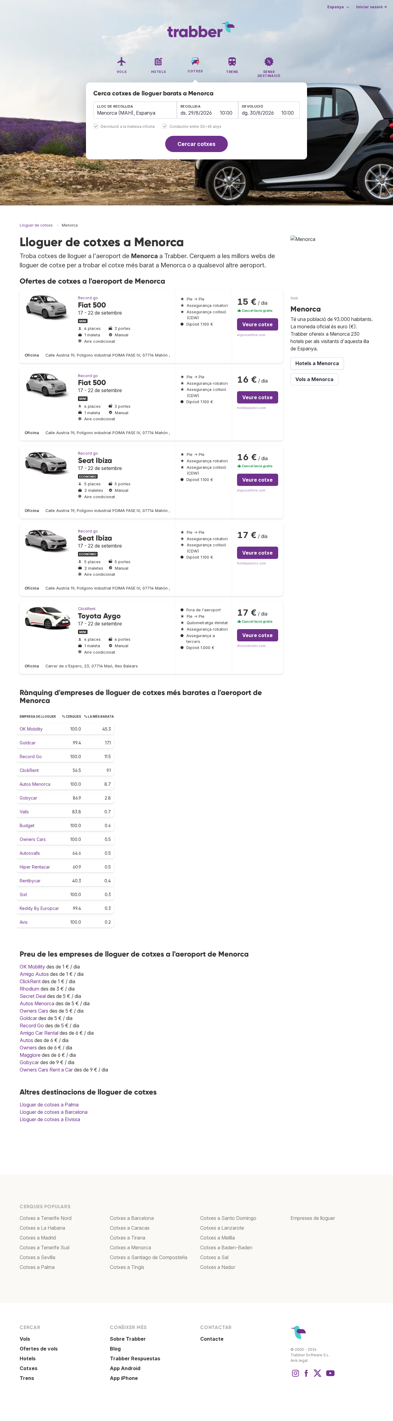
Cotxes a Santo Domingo (228, 1218)
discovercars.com (251, 646)
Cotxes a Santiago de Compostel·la (148, 1257)
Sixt (23, 894)
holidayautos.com (251, 408)
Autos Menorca (35, 784)
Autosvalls (30, 853)
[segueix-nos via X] (317, 1376)
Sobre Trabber (128, 1339)
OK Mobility (31, 729)
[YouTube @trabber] (329, 1376)
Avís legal (299, 1360)
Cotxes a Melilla (217, 1238)
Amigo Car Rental (39, 1033)
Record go (88, 298)
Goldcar (28, 742)
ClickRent (86, 608)
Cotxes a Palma (37, 1267)
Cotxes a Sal (214, 1257)
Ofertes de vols (39, 1349)
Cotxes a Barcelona (132, 1218)
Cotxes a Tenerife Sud (44, 1247)
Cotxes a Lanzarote (222, 1228)
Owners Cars (33, 839)
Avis (24, 922)
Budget (27, 825)
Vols (25, 1339)
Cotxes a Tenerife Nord (46, 1218)
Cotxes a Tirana (127, 1238)
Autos (26, 1040)
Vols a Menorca (314, 379)
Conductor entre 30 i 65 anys (195, 126)
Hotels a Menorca (317, 363)
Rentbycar (30, 880)
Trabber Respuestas (135, 1358)
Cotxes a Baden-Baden (226, 1247)
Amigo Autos (34, 974)
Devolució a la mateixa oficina (128, 126)
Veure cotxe (257, 324)
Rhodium (29, 989)
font (294, 298)
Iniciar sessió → (371, 7)
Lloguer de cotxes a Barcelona (54, 1112)
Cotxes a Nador (217, 1267)
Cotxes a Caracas (130, 1228)
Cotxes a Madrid (38, 1238)
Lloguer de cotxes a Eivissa (50, 1119)
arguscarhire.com (251, 335)
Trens (27, 1378)
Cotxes (28, 1368)
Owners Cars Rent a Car (46, 1070)
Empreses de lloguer (312, 1218)
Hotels (28, 1358)
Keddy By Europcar (39, 908)
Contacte (212, 1339)
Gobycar (28, 797)
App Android (125, 1368)
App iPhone (124, 1378)
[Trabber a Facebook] (306, 1376)
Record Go (31, 756)
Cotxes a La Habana (42, 1228)
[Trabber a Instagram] (295, 1376)
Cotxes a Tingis (127, 1267)
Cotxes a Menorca (130, 1247)
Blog (115, 1349)
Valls (24, 811)
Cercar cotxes (196, 144)
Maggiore (30, 1055)
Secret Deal (33, 996)
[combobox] (135, 110)
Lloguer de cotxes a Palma (49, 1105)
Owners (28, 1048)
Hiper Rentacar (35, 866)
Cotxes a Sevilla (37, 1257)
